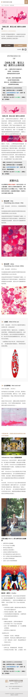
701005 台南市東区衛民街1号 (16, 686)
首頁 (2, 5)
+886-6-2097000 (15, 688)
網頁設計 (12, 694)
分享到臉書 (23, 49)
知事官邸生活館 (6, 2)
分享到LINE (25, 49)
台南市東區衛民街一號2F (12, 92)
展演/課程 (7, 5)
